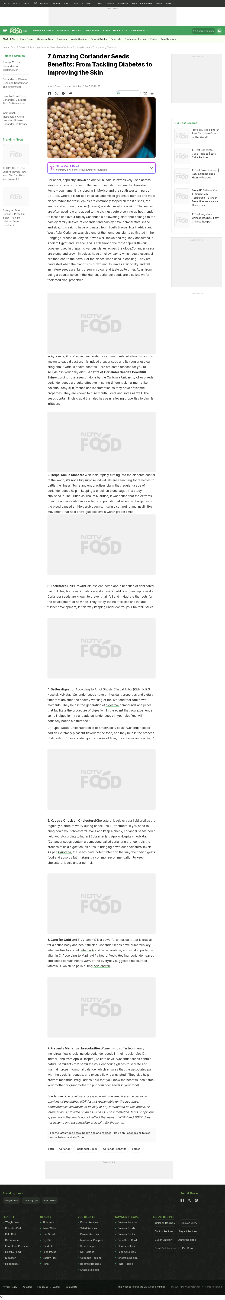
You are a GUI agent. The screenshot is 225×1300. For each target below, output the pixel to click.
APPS (134, 3)
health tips (88, 1133)
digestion (75, 361)
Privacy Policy (10, 1287)
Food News (26, 39)
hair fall (107, 596)
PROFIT (27, 3)
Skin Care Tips (126, 1246)
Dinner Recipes (89, 1222)
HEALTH (90, 3)
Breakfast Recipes (165, 1248)
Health (117, 30)
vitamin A (87, 950)
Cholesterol (104, 820)
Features (61, 30)
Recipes (76, 30)
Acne (46, 1263)
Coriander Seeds (87, 1148)
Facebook (132, 1133)
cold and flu (102, 966)
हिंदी (35, 3)
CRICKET (56, 3)
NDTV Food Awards (137, 30)
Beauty (46, 1217)
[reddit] (70, 93)
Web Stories (92, 30)
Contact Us (71, 1287)
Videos (106, 30)
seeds (51, 206)
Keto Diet (10, 1234)
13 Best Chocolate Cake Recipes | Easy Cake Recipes (204, 153)
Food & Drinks (99, 39)
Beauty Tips (50, 1257)
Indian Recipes (163, 1217)
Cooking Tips (31, 1200)
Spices (136, 1148)
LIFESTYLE (78, 3)
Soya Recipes (88, 1246)
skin (71, 388)
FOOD (66, 3)
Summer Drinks (126, 1234)
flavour (70, 217)
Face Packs (49, 1251)
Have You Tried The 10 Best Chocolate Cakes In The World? (205, 133)
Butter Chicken (163, 1239)
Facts (153, 39)
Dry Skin (47, 1240)
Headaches (12, 1263)
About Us (27, 1287)
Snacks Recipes (89, 1269)
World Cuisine (79, 39)
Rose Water (49, 1228)
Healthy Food (13, 1251)
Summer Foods (126, 1228)
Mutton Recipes (164, 1231)
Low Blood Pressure (17, 1246)
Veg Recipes (86, 1217)
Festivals (116, 39)
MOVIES (44, 3)
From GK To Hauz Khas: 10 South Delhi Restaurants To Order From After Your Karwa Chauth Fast (205, 198)
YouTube (78, 1137)
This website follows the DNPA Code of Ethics (141, 1286)
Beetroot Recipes (90, 1263)
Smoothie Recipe (128, 1257)
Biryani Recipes (188, 1231)
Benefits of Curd (127, 1240)
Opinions (62, 39)
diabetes (138, 475)
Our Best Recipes (185, 123)
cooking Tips (45, 39)
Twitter (62, 1137)
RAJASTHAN (146, 3)
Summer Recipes (127, 1222)
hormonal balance (83, 1069)
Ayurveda (64, 852)
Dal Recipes (87, 1251)
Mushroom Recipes (91, 1240)
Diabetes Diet (13, 1228)
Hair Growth (49, 1234)
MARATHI (170, 3)
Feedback (42, 1287)
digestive (112, 705)
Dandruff (48, 1246)
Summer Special (127, 1217)
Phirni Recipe (125, 1263)
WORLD (16, 3)
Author (56, 1287)
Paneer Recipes (89, 1234)
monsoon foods (42, 30)
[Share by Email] (145, 93)
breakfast (141, 185)
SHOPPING (123, 3)
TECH (100, 3)
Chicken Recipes (165, 1222)
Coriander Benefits (114, 1148)
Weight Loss (11, 1200)
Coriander (65, 1148)
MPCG (159, 3)
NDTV (6, 3)
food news (74, 1133)
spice (74, 275)
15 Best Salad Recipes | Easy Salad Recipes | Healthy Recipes (205, 174)
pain (108, 398)
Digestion (10, 1257)
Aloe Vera (48, 1222)
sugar (122, 491)
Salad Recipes (88, 1228)
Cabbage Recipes (90, 1257)
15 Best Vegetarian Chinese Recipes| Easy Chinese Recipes (205, 218)
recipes (106, 1133)
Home (6, 47)
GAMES (110, 3)
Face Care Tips (127, 1251)
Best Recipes (168, 39)
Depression (12, 1240)
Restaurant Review (136, 39)
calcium (146, 738)
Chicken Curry (189, 1222)
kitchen (93, 275)
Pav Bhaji (187, 1248)
